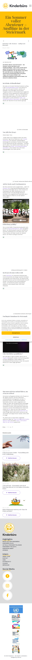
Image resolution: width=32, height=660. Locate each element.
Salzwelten (9, 275)
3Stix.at (19, 657)
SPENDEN (5, 550)
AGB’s (4, 560)
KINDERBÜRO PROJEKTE (9, 546)
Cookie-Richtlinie (9, 339)
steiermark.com (24, 410)
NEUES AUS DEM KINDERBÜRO (11, 541)
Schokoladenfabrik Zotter (12, 87)
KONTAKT (5, 558)
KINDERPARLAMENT (8, 548)
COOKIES (5, 563)
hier (9, 409)
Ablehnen (16, 337)
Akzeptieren (16, 333)
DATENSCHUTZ (17, 339)
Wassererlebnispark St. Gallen (15, 228)
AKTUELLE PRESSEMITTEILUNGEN (12, 545)
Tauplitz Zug (6, 358)
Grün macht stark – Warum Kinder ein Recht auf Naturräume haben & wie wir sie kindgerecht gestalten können (16, 487)
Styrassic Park (6, 188)
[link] (10, 529)
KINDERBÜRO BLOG (8, 543)
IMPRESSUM (24, 339)
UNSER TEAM (6, 556)
